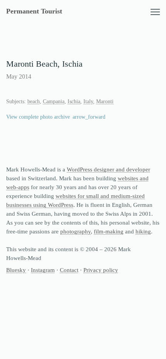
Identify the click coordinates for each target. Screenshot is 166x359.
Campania (53, 101)
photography (75, 231)
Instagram (43, 270)
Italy (88, 101)
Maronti (104, 101)
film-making (109, 231)
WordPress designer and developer (108, 169)
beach (33, 101)
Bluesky (16, 270)
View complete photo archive (38, 117)
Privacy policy (100, 270)
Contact (69, 270)
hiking (143, 231)
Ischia (74, 101)
